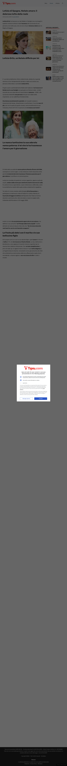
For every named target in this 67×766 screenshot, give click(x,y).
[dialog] (33, 383)
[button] (33, 383)
